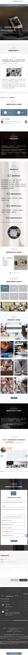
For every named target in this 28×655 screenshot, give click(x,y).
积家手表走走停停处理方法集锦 (7, 531)
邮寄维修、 (10, 222)
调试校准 (13, 212)
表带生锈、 (24, 184)
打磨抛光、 (21, 198)
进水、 (11, 182)
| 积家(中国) (6, 97)
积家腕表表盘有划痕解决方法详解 (7, 524)
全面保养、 (4, 200)
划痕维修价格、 (5, 186)
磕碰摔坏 (11, 188)
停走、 (18, 180)
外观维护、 (10, 198)
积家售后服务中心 (14, 628)
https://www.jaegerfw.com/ (15, 639)
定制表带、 (7, 222)
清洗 (8, 200)
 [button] (1, 455)
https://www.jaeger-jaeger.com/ (18, 636)
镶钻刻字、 (18, 222)
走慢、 (14, 180)
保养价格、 (4, 198)
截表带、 (3, 212)
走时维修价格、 (5, 180)
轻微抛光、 (21, 210)
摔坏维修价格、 (5, 188)
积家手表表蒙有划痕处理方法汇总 (7, 535)
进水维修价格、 (5, 182)
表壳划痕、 (12, 186)
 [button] (26, 455)
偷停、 (21, 180)
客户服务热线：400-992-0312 (14, 629)
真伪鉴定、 (3, 222)
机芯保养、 (15, 198)
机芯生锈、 (12, 184)
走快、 (11, 180)
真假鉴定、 (10, 210)
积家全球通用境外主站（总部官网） (6, 636)
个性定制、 (4, 210)
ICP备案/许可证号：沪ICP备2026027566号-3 (14, 631)
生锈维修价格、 (5, 184)
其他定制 (21, 222)
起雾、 (18, 182)
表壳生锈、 (18, 184)
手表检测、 (15, 210)
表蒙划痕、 (24, 186)
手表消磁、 (8, 212)
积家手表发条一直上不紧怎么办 (7, 520)
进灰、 (14, 182)
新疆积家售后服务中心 (18, 1)
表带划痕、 (18, 186)
